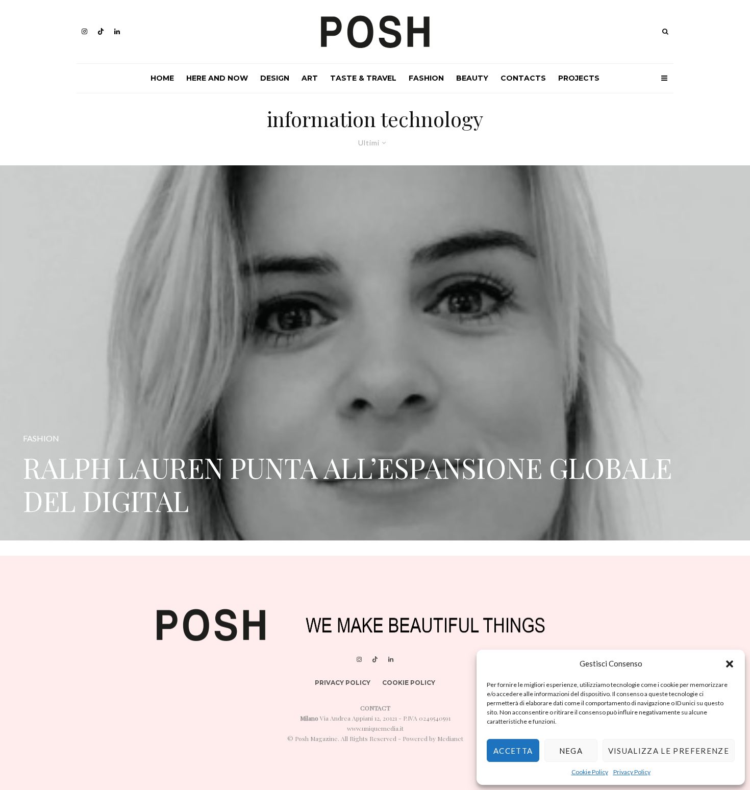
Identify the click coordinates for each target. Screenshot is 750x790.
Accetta (513, 750)
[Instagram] (84, 31)
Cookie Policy (589, 772)
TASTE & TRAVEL (363, 78)
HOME (162, 78)
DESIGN (274, 78)
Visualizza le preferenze (668, 750)
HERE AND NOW (217, 78)
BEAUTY (472, 78)
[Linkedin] (117, 31)
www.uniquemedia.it (375, 728)
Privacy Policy (632, 772)
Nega (571, 750)
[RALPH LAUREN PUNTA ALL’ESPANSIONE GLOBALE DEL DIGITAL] (375, 352)
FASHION (426, 78)
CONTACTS (523, 78)
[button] (729, 664)
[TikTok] (100, 31)
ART (310, 78)
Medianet (450, 738)
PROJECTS (578, 78)
